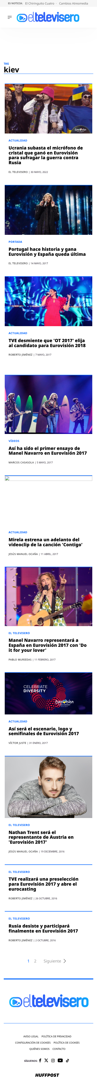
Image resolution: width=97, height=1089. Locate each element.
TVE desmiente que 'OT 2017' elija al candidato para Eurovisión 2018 (47, 343)
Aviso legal (31, 1036)
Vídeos (14, 441)
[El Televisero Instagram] (53, 1061)
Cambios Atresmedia (74, 3)
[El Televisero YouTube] (60, 1061)
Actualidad (18, 140)
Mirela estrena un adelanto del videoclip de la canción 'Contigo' (46, 542)
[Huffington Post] (47, 1076)
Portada (15, 242)
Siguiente (52, 961)
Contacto (58, 1049)
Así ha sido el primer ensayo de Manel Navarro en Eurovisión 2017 (48, 450)
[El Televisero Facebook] (40, 1061)
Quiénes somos (39, 1049)
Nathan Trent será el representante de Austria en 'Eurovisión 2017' (41, 837)
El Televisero (19, 633)
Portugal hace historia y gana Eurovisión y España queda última (47, 251)
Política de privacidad (56, 1036)
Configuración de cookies (33, 1042)
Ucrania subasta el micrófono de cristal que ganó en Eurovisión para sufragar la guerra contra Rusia (46, 155)
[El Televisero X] (46, 1061)
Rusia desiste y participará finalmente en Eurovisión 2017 (43, 928)
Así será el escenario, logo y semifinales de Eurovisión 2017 (44, 731)
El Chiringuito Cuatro (40, 3)
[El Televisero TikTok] (67, 1061)
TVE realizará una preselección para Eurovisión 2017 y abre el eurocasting (44, 884)
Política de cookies (67, 1042)
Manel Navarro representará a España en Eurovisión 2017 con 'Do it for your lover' (48, 645)
